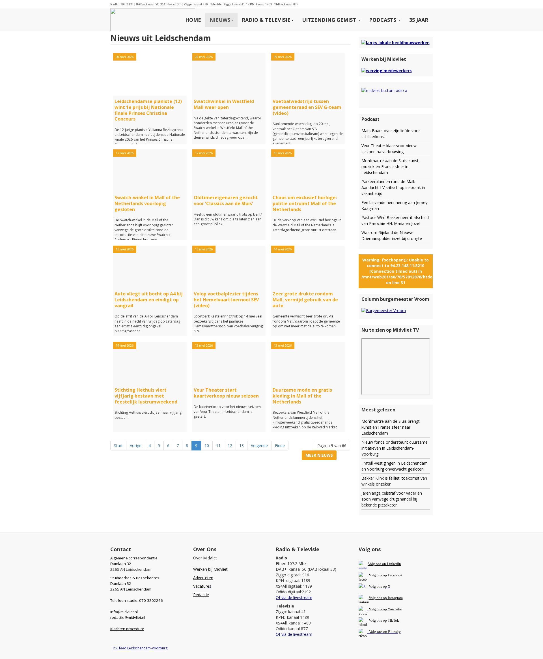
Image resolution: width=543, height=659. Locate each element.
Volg (373, 609)
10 (206, 445)
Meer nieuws (319, 455)
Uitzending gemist (329, 19)
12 (230, 445)
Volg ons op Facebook (385, 575)
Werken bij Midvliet (210, 569)
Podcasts (383, 19)
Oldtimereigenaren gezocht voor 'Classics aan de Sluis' (226, 200)
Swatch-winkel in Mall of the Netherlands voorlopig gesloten (147, 203)
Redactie (201, 594)
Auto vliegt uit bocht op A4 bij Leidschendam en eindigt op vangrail (149, 300)
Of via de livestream (294, 597)
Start (118, 445)
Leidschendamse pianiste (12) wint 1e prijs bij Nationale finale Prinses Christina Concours (148, 110)
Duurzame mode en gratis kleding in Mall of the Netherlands (302, 396)
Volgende (259, 445)
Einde (280, 445)
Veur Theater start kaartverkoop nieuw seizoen (226, 393)
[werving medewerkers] (386, 70)
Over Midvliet (205, 558)
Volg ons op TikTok (383, 620)
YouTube (395, 609)
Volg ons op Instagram (386, 598)
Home (193, 19)
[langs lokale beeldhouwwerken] (395, 42)
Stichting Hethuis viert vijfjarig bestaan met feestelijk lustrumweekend (146, 396)
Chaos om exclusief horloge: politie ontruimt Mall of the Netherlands (305, 203)
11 (218, 445)
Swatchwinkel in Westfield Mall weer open (224, 104)
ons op (382, 609)
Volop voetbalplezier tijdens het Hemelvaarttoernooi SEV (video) (226, 300)
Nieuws (220, 19)
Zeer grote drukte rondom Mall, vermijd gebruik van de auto (305, 300)
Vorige (135, 445)
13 (241, 445)
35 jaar (418, 19)
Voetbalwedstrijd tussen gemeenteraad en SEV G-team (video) (307, 107)
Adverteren (203, 577)
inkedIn (384, 564)
